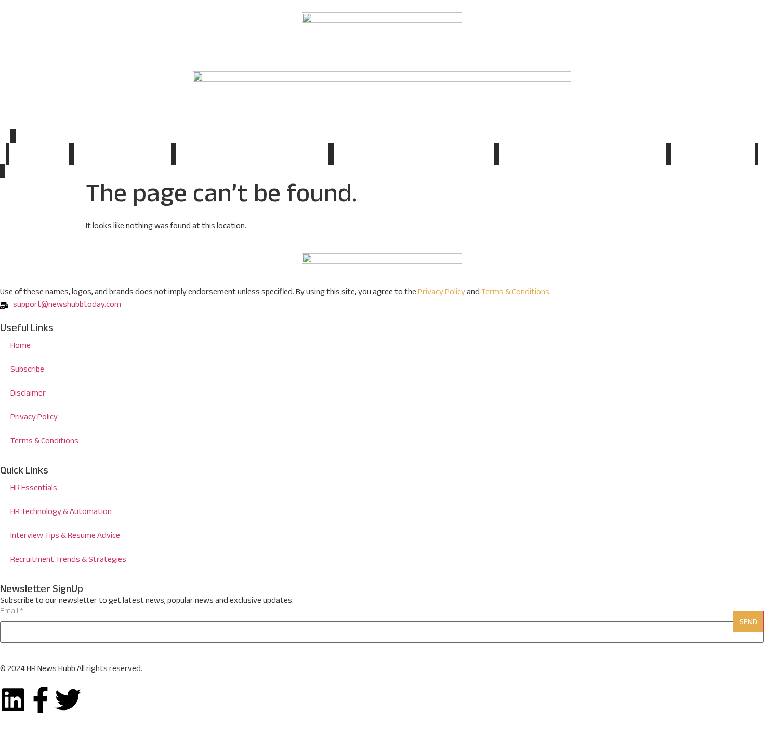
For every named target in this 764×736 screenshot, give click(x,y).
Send (748, 622)
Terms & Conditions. (516, 293)
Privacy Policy (441, 293)
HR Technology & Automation (252, 155)
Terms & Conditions (44, 442)
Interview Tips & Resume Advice (413, 155)
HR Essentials (122, 155)
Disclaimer (28, 394)
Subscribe (713, 155)
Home (38, 154)
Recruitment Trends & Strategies (582, 155)
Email (11, 612)
